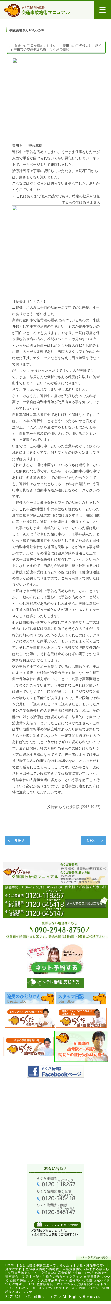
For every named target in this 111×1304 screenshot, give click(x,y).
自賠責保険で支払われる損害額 (86, 1269)
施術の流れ (13, 1269)
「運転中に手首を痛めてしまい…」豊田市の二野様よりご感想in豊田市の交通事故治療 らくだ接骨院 (56, 47)
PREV (18, 840)
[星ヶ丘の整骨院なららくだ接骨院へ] (81, 1019)
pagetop (93, 1257)
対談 (25, 1276)
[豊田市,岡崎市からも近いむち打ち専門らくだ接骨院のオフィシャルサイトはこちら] (30, 1019)
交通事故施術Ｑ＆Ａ (23, 1272)
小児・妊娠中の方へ (91, 1265)
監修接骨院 (45, 1284)
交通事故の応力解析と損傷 (61, 1272)
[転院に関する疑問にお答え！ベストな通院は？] (81, 1047)
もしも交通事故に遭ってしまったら (46, 1265)
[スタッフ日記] (81, 1000)
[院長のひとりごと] (30, 1000)
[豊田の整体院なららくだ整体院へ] (28, 1047)
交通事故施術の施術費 (42, 1269)
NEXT (92, 840)
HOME (10, 1265)
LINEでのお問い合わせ (57, 1224)
